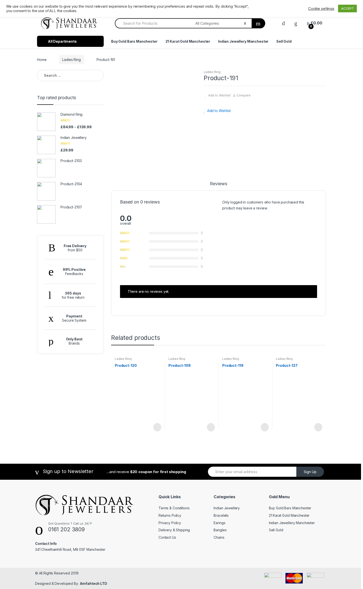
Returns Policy (170, 515)
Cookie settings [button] (321, 8)
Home (41, 59)
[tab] (218, 186)
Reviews (218, 184)
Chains (219, 537)
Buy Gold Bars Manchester (134, 41)
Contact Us (167, 537)
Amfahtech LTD (93, 583)
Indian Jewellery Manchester (243, 41)
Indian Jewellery (227, 508)
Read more (156, 427)
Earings (219, 523)
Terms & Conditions (174, 508)
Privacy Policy (170, 523)
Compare (244, 95)
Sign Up (310, 472)
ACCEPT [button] (347, 8)
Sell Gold (284, 41)
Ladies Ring (71, 59)
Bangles (220, 530)
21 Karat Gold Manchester (187, 41)
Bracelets (221, 515)
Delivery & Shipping (174, 530)
